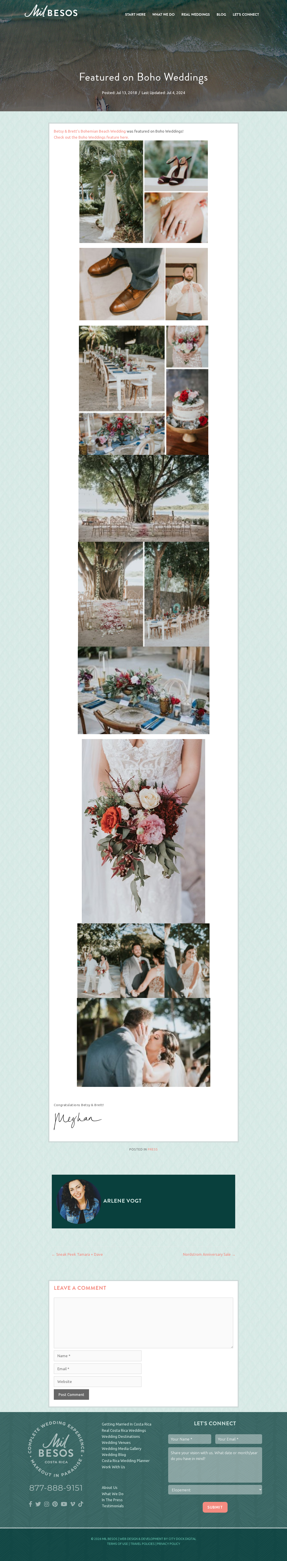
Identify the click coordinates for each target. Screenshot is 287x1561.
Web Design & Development (141, 1539)
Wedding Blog (114, 1454)
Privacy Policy (168, 1544)
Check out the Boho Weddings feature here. (91, 137)
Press (153, 1149)
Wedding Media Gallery (121, 1448)
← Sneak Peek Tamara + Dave (77, 1254)
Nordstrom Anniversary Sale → (209, 1254)
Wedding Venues (116, 1442)
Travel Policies (142, 1544)
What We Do (113, 1494)
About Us (109, 1487)
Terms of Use (117, 1544)
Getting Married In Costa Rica (126, 1424)
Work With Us (113, 1467)
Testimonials (113, 1506)
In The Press (112, 1500)
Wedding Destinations (121, 1436)
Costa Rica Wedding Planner (126, 1460)
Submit (215, 1507)
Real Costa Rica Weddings (124, 1430)
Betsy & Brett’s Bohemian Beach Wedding (90, 131)
